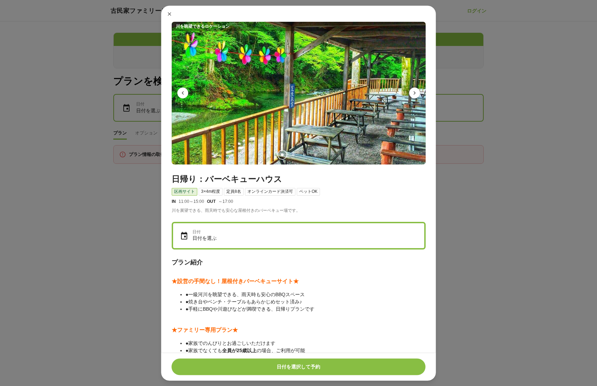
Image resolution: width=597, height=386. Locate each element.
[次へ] (414, 92)
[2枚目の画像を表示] (293, 154)
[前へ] (182, 92)
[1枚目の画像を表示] (282, 154)
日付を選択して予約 (298, 366)
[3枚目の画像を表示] (304, 154)
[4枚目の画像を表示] (315, 154)
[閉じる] (169, 14)
